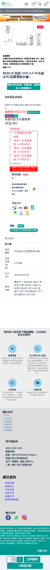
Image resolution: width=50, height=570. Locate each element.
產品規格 (9, 238)
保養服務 (15, 129)
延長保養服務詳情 (16, 163)
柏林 (21, 225)
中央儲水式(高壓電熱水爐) (24, 230)
